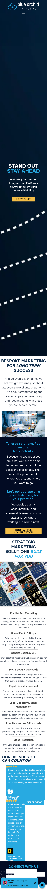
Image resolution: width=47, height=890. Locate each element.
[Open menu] (23, 13)
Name (3, 871)
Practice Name (7, 874)
